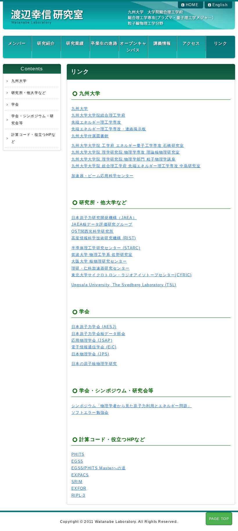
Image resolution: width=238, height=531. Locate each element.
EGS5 (77, 461)
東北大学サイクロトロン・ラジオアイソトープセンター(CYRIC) (131, 275)
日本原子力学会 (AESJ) (93, 327)
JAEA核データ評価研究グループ (102, 224)
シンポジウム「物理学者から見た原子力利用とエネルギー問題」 (131, 406)
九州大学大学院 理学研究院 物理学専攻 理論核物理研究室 (125, 152)
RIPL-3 (78, 495)
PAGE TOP (219, 519)
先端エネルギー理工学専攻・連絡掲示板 (108, 129)
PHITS (78, 454)
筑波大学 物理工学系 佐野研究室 (102, 254)
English (220, 5)
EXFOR (78, 488)
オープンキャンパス (133, 46)
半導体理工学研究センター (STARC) (105, 248)
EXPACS (80, 475)
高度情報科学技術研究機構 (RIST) (103, 238)
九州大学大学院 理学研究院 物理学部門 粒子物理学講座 (123, 159)
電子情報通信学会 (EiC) (93, 347)
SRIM (76, 482)
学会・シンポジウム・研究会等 (32, 119)
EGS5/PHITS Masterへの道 (98, 468)
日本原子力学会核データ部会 (98, 334)
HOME (192, 5)
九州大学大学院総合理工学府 (98, 115)
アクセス (191, 43)
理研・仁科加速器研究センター (100, 268)
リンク (220, 43)
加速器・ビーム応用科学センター (102, 176)
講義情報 (162, 43)
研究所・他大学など (28, 93)
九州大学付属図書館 (90, 136)
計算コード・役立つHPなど (33, 138)
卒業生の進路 (104, 43)
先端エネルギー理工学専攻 (96, 122)
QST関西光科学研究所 (92, 231)
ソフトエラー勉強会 (90, 412)
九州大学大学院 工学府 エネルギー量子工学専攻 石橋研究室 (127, 145)
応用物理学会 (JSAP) (91, 340)
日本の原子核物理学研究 (94, 363)
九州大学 (19, 81)
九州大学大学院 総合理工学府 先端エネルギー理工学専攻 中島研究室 (136, 166)
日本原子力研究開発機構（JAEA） (104, 217)
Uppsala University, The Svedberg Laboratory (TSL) (123, 285)
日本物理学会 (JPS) (90, 354)
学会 (15, 104)
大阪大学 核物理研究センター (99, 261)
